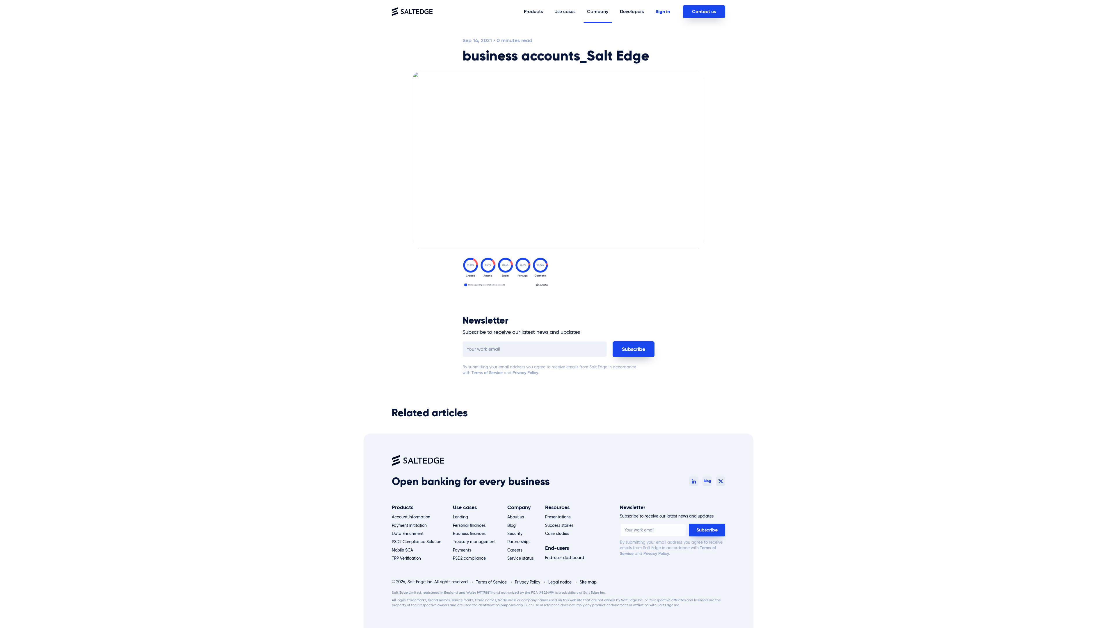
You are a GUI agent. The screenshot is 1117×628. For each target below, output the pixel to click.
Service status (520, 558)
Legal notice (560, 582)
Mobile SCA (402, 550)
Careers (514, 550)
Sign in (663, 11)
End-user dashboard (564, 557)
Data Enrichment (408, 533)
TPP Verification (406, 558)
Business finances (469, 533)
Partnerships (518, 541)
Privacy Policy (524, 372)
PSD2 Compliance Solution (416, 541)
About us (515, 517)
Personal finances (469, 525)
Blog (511, 525)
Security (514, 533)
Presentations (557, 517)
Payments (462, 550)
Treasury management (474, 541)
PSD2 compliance (469, 558)
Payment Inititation (409, 525)
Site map (588, 582)
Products (402, 507)
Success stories (559, 525)
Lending (460, 517)
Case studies (557, 533)
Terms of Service (486, 372)
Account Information (411, 517)
